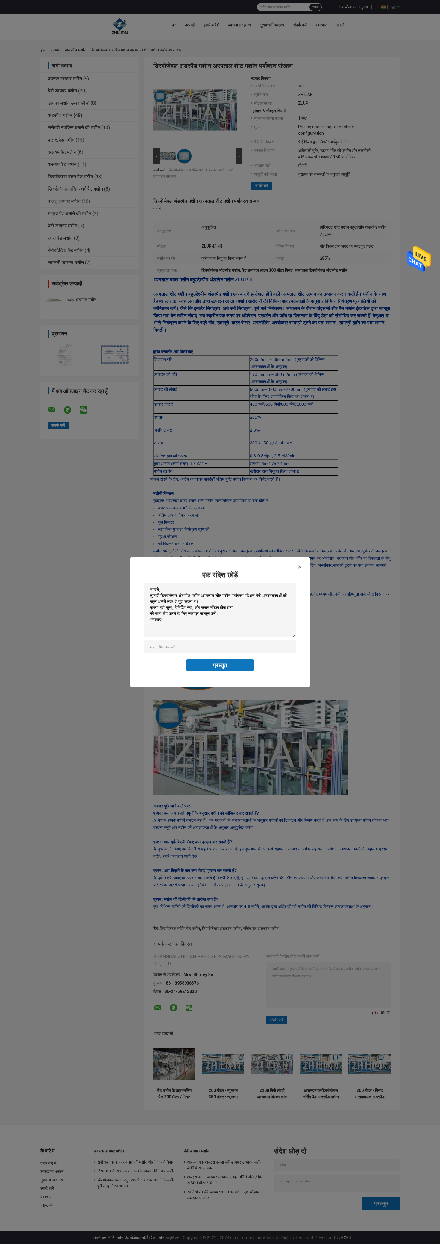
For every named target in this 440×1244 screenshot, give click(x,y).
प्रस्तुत (220, 665)
